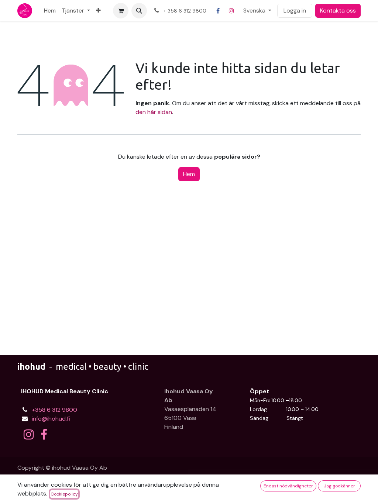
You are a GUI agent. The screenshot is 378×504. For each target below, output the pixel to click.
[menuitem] (50, 10)
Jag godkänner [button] (339, 486)
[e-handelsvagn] (120, 10)
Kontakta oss (338, 10)
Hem (189, 174)
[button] (139, 10)
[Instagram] (231, 11)
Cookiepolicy (64, 494)
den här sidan (153, 112)
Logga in (295, 10)
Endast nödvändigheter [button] (288, 486)
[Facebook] (218, 11)
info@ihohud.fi (51, 418)
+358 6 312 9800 (54, 410)
